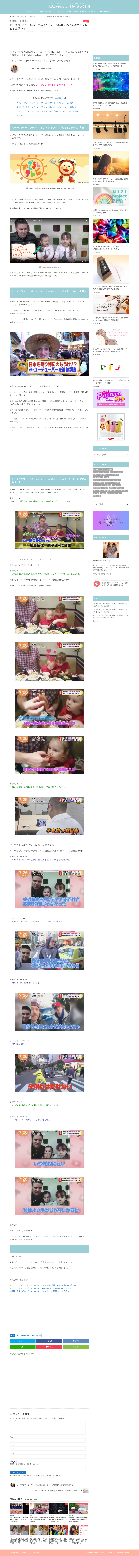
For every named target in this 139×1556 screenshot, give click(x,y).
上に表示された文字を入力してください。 (24, 1464)
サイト (12, 1453)
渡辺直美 (116, 490)
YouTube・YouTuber (24, 1335)
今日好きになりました (99, 485)
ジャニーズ (115, 475)
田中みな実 (124, 490)
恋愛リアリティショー (47, 12)
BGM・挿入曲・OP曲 (106, 469)
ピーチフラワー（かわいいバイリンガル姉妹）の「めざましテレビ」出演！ (46, 103)
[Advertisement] (49, 43)
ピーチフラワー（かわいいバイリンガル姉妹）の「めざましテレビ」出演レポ (46, 107)
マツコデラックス (98, 482)
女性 (13, 1335)
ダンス (106, 477)
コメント (13, 1420)
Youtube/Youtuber (80, 12)
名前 (12, 1437)
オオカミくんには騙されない (101, 475)
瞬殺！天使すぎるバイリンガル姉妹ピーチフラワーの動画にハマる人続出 (40, 1291)
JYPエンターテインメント (100, 472)
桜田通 (110, 490)
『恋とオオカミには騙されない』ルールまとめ (24, 1553)
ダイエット (92, 12)
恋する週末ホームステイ (100, 488)
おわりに (21, 115)
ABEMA (95, 469)
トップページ (32, 12)
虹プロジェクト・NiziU (114, 493)
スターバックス (98, 477)
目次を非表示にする (58, 98)
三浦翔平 (116, 482)
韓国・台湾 (96, 496)
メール (12, 1445)
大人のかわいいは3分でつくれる (69, 6)
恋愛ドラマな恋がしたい (116, 488)
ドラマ (68, 12)
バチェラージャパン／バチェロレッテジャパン (107, 480)
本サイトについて (105, 12)
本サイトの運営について (102, 574)
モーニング (109, 482)
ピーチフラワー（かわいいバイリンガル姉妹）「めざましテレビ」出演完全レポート (49, 111)
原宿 (109, 485)
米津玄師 (103, 493)
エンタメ (60, 12)
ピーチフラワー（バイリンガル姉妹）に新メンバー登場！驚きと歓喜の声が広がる (44, 1285)
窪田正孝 (96, 493)
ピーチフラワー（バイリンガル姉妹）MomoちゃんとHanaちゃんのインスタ (41, 1288)
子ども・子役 (37, 1335)
